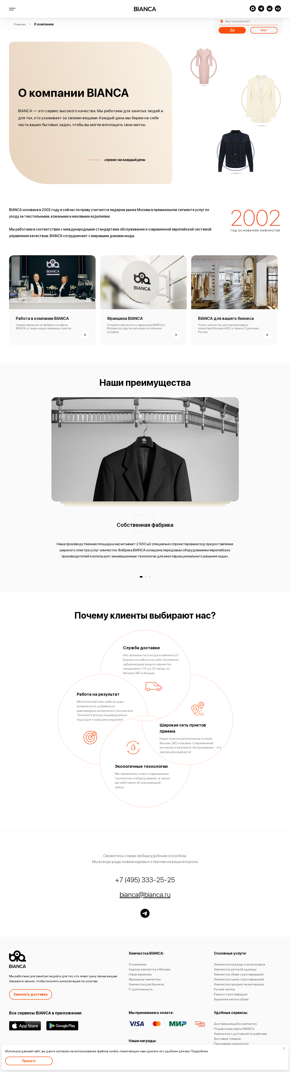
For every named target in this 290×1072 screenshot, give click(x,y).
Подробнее (199, 1051)
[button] (141, 577)
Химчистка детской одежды (235, 969)
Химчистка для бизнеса (146, 984)
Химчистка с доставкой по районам (240, 1034)
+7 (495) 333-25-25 (145, 880)
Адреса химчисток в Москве (149, 969)
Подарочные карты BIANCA (234, 1029)
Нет (264, 30)
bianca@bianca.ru (145, 894)
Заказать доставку (30, 994)
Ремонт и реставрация (230, 994)
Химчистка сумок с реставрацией (239, 979)
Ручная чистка (224, 989)
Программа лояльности (231, 1043)
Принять (29, 1061)
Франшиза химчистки (145, 979)
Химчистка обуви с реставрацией (238, 974)
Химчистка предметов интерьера (239, 984)
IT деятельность (141, 989)
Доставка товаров (227, 1038)
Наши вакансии (140, 974)
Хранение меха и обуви (231, 999)
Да (232, 30)
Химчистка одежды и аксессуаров (239, 964)
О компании (138, 964)
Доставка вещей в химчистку (235, 1024)
